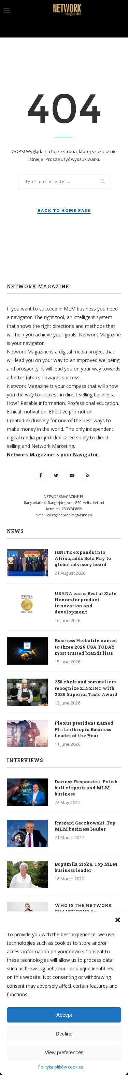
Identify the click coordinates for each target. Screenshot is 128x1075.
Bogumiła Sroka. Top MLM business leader (86, 867)
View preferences (64, 1052)
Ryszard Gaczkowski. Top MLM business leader (85, 826)
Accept (64, 1015)
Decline (64, 1033)
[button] (117, 920)
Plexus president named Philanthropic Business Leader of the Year (84, 729)
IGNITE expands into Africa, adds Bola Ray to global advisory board (83, 558)
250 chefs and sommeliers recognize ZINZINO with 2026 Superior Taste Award (86, 688)
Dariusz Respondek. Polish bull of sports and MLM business (86, 787)
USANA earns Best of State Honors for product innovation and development (85, 602)
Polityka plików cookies (60, 1067)
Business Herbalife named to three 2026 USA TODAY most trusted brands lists (86, 646)
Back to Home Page (64, 210)
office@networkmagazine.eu (69, 515)
